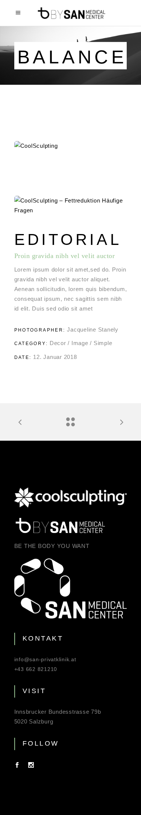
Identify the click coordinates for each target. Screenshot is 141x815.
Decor (58, 343)
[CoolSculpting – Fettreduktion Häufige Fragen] (70, 205)
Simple (103, 343)
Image (79, 343)
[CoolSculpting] (70, 146)
